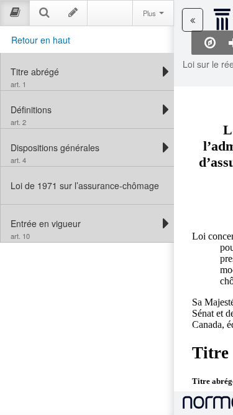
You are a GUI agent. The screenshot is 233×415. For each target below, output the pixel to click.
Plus (150, 13)
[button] (192, 20)
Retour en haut (40, 40)
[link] (84, 71)
